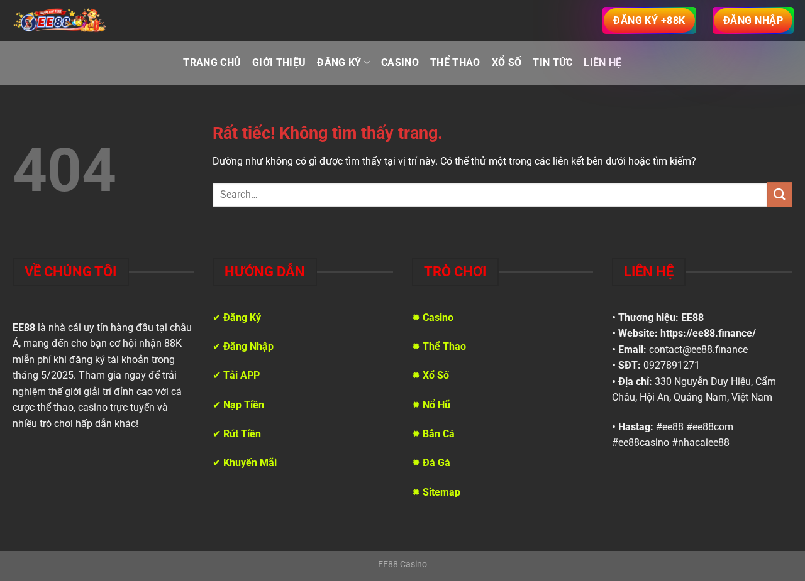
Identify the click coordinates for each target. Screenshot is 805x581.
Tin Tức (552, 62)
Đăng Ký (339, 62)
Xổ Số (507, 62)
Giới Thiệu (279, 62)
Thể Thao (455, 62)
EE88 (692, 317)
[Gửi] (779, 194)
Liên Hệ (602, 62)
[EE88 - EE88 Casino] (60, 20)
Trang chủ (212, 62)
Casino (400, 62)
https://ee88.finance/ (708, 333)
